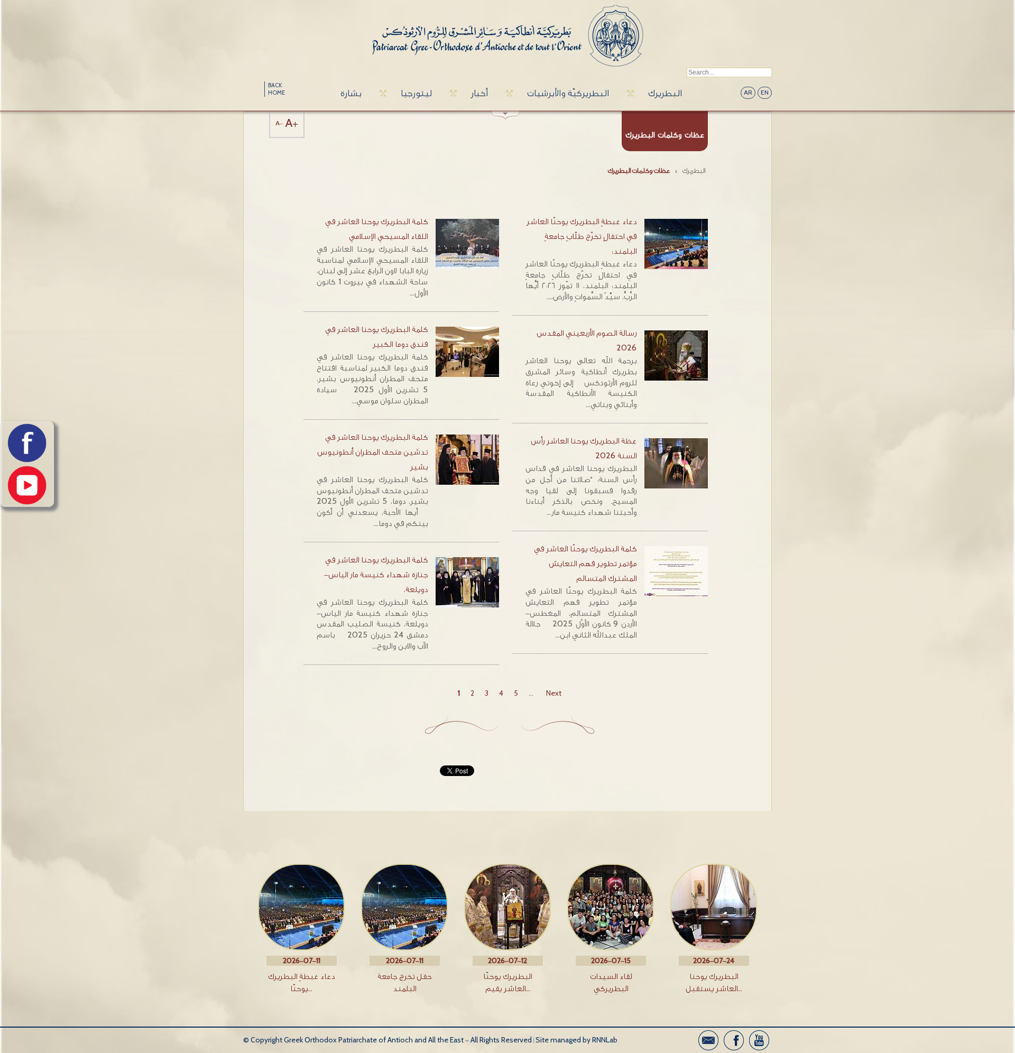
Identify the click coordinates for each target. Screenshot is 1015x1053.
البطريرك (665, 93)
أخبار (479, 93)
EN (765, 92)
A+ (291, 123)
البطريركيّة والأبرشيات (568, 93)
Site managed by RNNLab (576, 1040)
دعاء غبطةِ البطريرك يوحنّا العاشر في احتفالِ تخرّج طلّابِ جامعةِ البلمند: (581, 236)
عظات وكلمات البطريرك (639, 170)
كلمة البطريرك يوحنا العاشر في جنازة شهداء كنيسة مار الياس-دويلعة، (376, 575)
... (531, 693)
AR (748, 92)
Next (553, 693)
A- (279, 123)
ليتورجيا (416, 93)
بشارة (351, 93)
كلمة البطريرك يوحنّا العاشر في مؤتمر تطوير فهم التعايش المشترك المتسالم (585, 563)
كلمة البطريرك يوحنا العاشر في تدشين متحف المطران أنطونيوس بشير (372, 452)
